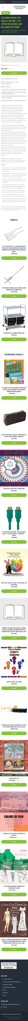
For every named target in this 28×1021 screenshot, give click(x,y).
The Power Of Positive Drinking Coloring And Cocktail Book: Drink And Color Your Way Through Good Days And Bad (14, 389)
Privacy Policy (11, 1018)
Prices (4, 990)
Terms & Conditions (18, 1017)
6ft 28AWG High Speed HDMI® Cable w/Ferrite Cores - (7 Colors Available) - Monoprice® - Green (14, 533)
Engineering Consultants (9, 987)
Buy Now (14, 73)
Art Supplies (10, 65)
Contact (10, 1017)
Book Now (6, 13)
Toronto (4, 1)
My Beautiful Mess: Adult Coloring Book (14, 488)
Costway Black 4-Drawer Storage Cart (14, 333)
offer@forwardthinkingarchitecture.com (19, 1)
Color (15, 65)
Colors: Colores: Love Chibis (14, 682)
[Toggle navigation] (2, 7)
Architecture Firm (7, 979)
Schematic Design (7, 984)
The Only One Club (14, 778)
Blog (4, 995)
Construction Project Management (11, 981)
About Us (5, 992)
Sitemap (18, 1018)
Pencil (18, 65)
